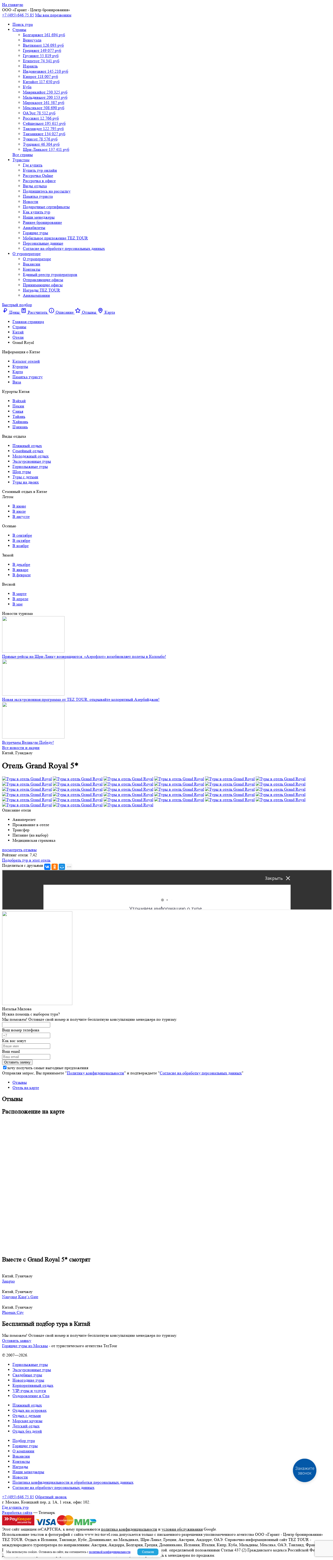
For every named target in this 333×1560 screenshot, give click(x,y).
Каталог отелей (26, 361)
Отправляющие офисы (43, 279)
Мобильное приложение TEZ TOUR (55, 238)
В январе (20, 569)
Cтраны (19, 29)
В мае (17, 604)
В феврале (21, 574)
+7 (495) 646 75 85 (18, 15)
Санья (17, 411)
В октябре (21, 540)
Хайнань (20, 421)
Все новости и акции (21, 747)
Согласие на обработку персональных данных (64, 248)
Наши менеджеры (39, 217)
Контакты (31, 269)
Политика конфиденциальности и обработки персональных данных (72, 1482)
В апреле (20, 598)
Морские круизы (27, 1420)
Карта (17, 371)
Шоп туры (21, 471)
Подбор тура (23, 1440)
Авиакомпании (36, 295)
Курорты (20, 366)
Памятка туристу (27, 376)
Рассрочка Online (38, 175)
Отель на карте (25, 1087)
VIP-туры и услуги (29, 1390)
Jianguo (8, 1281)
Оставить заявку (16, 1340)
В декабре (21, 564)
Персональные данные (43, 243)
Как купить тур (36, 211)
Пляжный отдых (27, 445)
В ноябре (20, 545)
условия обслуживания (182, 1529)
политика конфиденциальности (129, 1529)
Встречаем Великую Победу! (28, 742)
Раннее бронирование (42, 222)
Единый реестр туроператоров (50, 274)
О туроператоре (26, 253)
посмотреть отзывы (19, 849)
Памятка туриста (38, 196)
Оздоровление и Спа (30, 1395)
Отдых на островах (29, 1410)
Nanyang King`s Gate (20, 1296)
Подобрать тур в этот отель (26, 860)
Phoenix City (13, 1312)
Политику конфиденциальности (95, 1072)
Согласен (148, 1552)
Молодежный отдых (30, 456)
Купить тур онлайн (40, 170)
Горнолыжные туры (30, 466)
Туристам (20, 159)
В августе (21, 516)
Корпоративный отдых (32, 1385)
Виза (16, 382)
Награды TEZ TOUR (41, 290)
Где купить (32, 165)
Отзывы (19, 1082)
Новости (30, 201)
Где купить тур (15, 1507)
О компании (23, 1450)
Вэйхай (19, 400)
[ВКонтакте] (47, 867)
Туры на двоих (25, 482)
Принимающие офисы (43, 284)
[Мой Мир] (62, 867)
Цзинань (20, 426)
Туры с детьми (25, 476)
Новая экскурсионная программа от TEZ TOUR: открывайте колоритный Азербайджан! (80, 699)
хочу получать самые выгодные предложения (47, 1067)
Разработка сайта (17, 1512)
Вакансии (31, 264)
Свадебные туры (27, 1374)
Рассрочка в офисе (39, 180)
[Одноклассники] (55, 867)
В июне (19, 506)
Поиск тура (22, 24)
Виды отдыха (35, 185)
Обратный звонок (51, 1496)
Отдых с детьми (26, 1415)
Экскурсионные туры (31, 461)
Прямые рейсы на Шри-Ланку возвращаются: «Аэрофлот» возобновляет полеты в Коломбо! (84, 656)
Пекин (18, 406)
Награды (20, 1466)
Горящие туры (35, 232)
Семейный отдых (27, 450)
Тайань (18, 416)
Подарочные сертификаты (46, 206)
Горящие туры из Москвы (25, 1345)
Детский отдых (26, 1425)
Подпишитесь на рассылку (47, 191)
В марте (19, 593)
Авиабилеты (34, 227)
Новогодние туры (28, 1380)
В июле (19, 511)
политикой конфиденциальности (109, 1552)
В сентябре (22, 535)
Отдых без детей (27, 1431)
